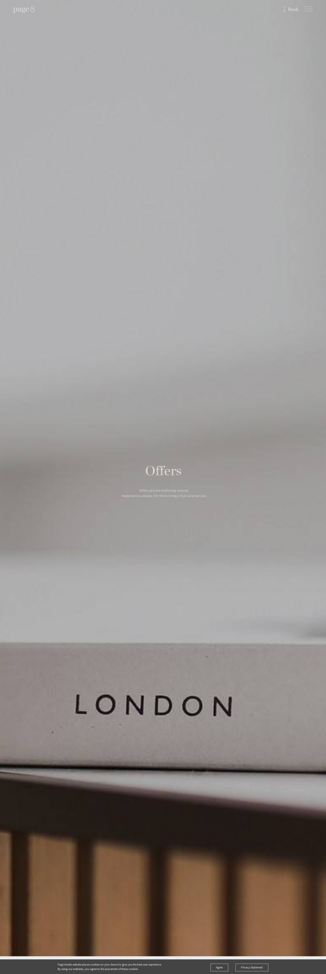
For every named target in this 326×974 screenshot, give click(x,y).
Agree (219, 967)
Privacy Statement (252, 967)
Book (293, 9)
